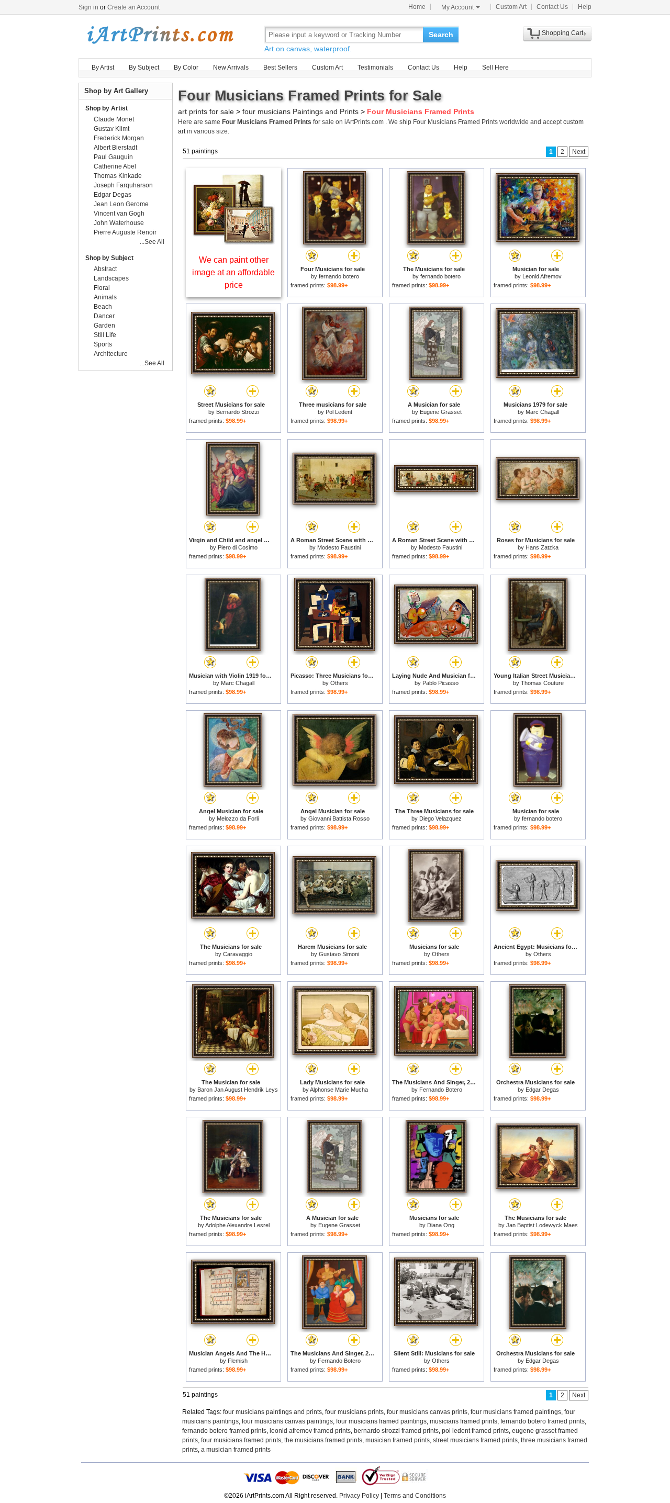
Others (339, 683)
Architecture (111, 353)
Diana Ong (440, 1225)
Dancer (104, 316)
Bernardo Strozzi (237, 412)
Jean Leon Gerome (121, 204)
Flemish (238, 1361)
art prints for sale (206, 111)
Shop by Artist (106, 108)
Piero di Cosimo (238, 547)
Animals (105, 297)
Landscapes (111, 278)
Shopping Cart (562, 33)
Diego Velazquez (440, 818)
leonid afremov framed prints (310, 1430)
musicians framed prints (463, 1421)
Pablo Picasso (440, 683)
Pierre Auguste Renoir (125, 232)
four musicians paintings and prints (272, 1412)
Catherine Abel (115, 166)
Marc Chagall (542, 412)
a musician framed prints (236, 1449)
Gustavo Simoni (339, 954)
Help (584, 6)
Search (441, 34)
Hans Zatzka (542, 547)
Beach (103, 306)
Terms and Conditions (415, 1495)
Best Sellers (280, 67)
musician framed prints (397, 1440)
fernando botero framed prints (542, 1421)
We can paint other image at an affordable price (233, 272)
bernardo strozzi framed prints (396, 1430)
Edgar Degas (542, 1089)
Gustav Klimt (111, 128)
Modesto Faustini (339, 547)
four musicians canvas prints (427, 1412)
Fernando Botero (440, 1089)
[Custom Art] (233, 242)
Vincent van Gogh (119, 213)
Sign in (88, 7)
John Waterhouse (119, 223)
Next (578, 151)
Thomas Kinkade (118, 176)
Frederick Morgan (119, 138)
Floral (102, 287)
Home (417, 6)
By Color (186, 67)
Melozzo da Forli (238, 818)
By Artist (103, 67)
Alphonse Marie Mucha (339, 1089)
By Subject (144, 67)
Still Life (105, 335)
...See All (152, 241)
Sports (103, 344)
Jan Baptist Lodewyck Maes (542, 1225)
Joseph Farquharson (123, 185)
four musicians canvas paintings (287, 1421)
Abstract (105, 269)
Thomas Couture (542, 683)
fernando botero (339, 276)
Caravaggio (237, 954)
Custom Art (511, 6)
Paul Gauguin (113, 157)
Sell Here (495, 67)
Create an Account (133, 7)
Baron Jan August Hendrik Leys (237, 1089)
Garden (104, 325)
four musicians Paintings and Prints (300, 111)
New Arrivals (231, 67)
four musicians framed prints (241, 1440)
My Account (457, 7)
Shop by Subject (109, 258)
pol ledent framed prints (475, 1430)
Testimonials (375, 67)
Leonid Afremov (542, 276)
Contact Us (552, 6)
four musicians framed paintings (516, 1412)
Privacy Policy (359, 1495)
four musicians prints (354, 1412)
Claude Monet (114, 119)
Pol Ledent (339, 412)
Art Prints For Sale (159, 34)
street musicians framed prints (475, 1440)
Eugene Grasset (441, 412)
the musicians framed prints (323, 1440)
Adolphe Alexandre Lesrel (237, 1225)
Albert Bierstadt (115, 147)
